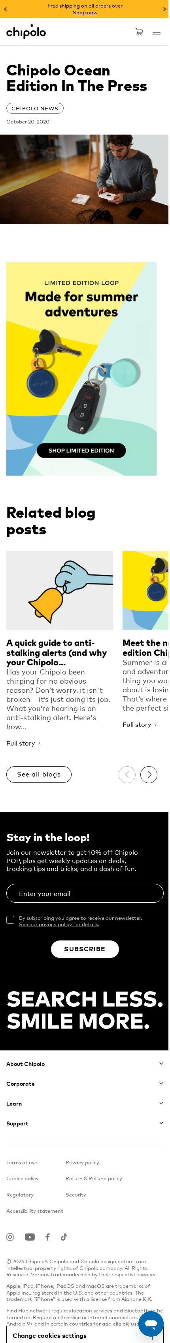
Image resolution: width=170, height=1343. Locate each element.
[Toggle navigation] (156, 32)
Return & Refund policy (94, 1178)
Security (76, 1194)
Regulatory (20, 1194)
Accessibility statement (34, 1210)
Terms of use (21, 1162)
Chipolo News (35, 108)
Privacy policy (82, 1162)
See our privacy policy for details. (59, 924)
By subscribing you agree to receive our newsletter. (80, 921)
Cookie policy (22, 1178)
